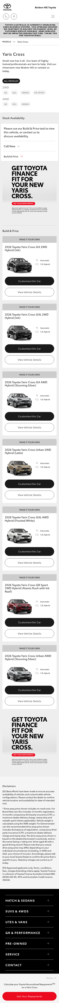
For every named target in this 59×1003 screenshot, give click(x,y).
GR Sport (39, 92)
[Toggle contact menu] (48, 943)
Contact (13, 965)
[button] (13, 156)
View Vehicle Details (29, 292)
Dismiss (49, 978)
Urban (25, 92)
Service (12, 954)
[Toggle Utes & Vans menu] (48, 922)
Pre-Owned (16, 943)
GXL (14, 92)
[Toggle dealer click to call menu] (6, 16)
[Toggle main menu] (53, 16)
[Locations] (14, 16)
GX (5, 92)
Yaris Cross (15, 41)
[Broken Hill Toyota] (7, 7)
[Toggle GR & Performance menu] (48, 932)
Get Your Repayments (29, 996)
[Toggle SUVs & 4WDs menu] (48, 911)
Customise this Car (29, 281)
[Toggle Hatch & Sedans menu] (48, 900)
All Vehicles (11, 80)
